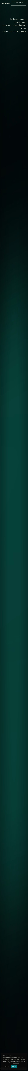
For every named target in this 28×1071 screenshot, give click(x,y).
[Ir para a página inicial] (6, 3)
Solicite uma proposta (19, 3)
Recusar (6, 1066)
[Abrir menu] (25, 8)
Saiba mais (16, 1063)
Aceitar (14, 1066)
